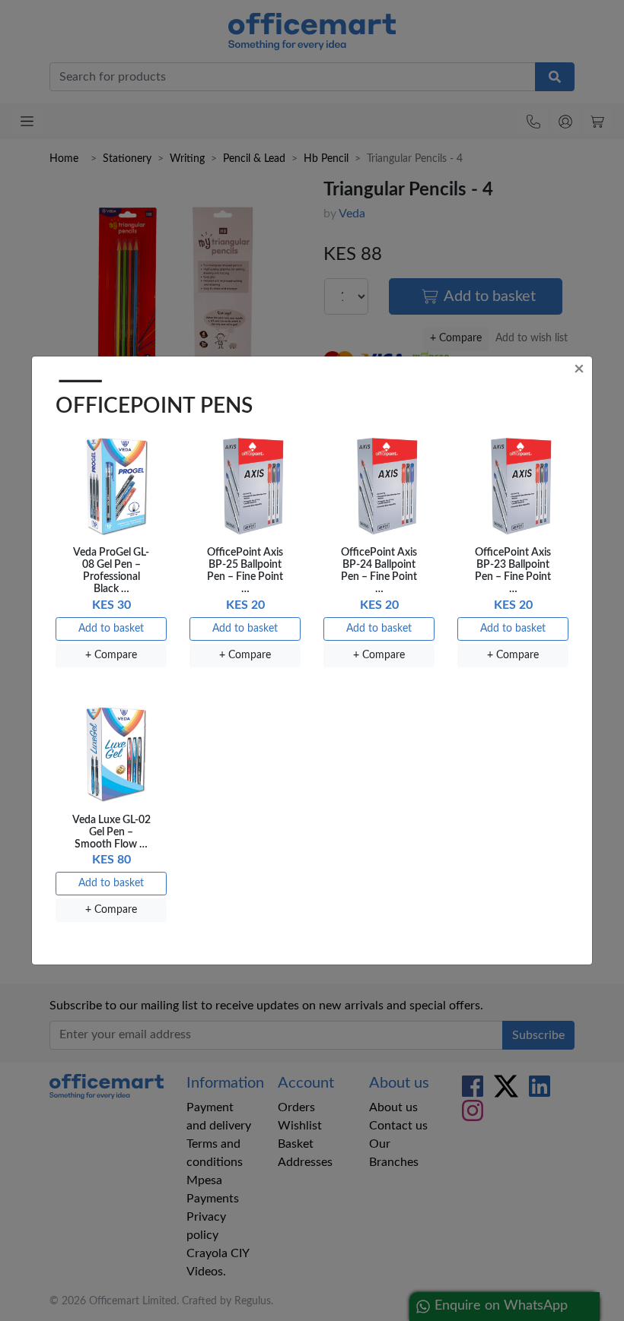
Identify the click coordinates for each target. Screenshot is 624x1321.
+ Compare (111, 655)
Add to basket (111, 628)
